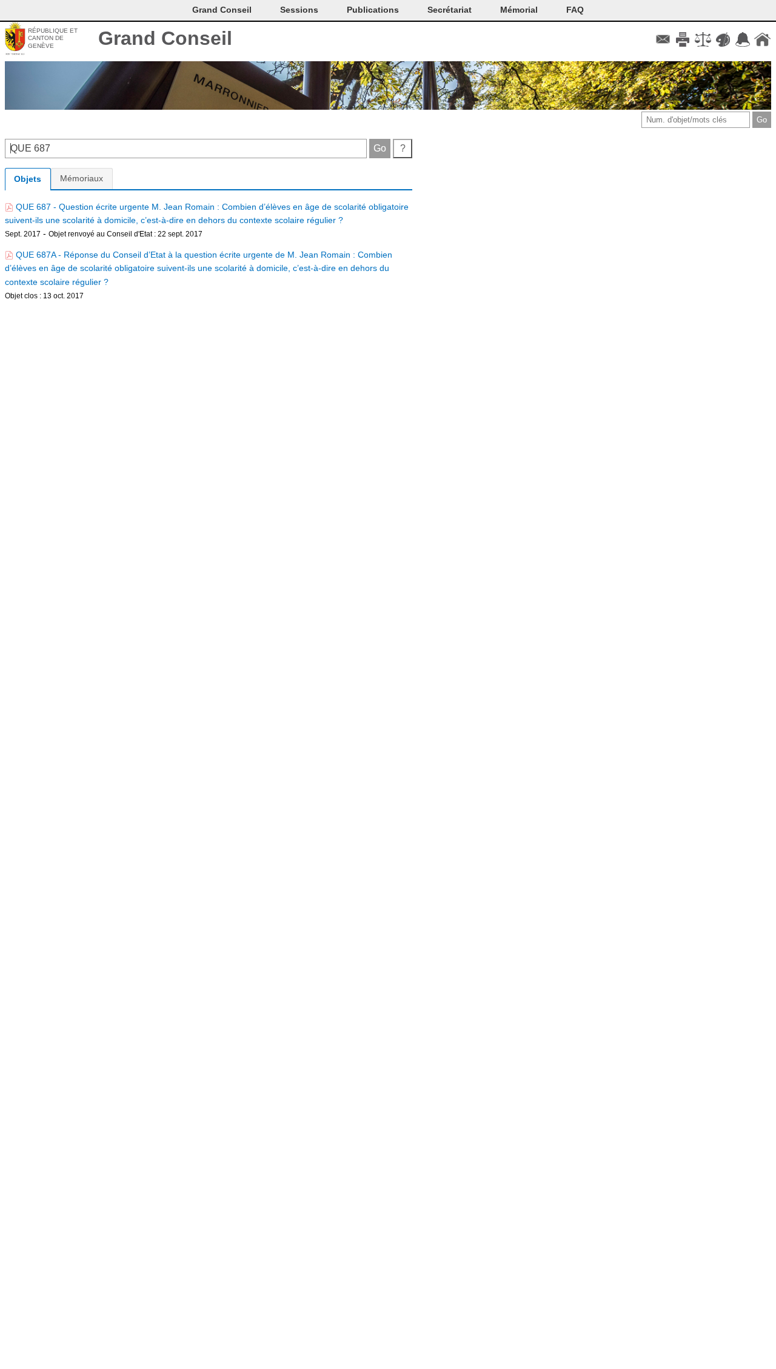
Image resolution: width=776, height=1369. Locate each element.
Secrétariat (449, 10)
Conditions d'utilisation (703, 39)
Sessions (299, 10)
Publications (373, 10)
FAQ (575, 10)
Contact (663, 39)
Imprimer (683, 39)
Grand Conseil (165, 38)
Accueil (762, 39)
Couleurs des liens (723, 39)
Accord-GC (742, 39)
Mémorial (519, 10)
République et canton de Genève (53, 38)
